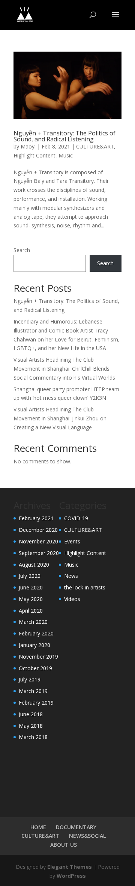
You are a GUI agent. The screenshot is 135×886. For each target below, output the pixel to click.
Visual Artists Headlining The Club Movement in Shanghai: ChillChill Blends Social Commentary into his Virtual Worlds (64, 368)
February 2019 (36, 702)
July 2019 (29, 679)
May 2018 (31, 725)
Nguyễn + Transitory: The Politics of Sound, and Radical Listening (65, 136)
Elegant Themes (69, 866)
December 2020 (38, 529)
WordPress (71, 875)
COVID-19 (76, 518)
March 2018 (33, 737)
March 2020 (33, 621)
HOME (38, 827)
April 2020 (31, 610)
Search (22, 250)
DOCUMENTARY (76, 827)
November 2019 (38, 656)
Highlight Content (35, 155)
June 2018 (31, 714)
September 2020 (39, 553)
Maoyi (28, 146)
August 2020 (34, 564)
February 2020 (36, 633)
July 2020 (29, 575)
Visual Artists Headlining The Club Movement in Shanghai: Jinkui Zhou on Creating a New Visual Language (60, 418)
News (71, 575)
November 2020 (38, 541)
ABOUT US (63, 844)
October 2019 (35, 668)
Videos (72, 599)
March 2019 (33, 691)
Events (72, 541)
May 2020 (31, 599)
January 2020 (34, 645)
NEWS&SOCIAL (87, 835)
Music (65, 155)
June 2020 (31, 587)
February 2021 (36, 518)
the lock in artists (84, 587)
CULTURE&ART (95, 146)
